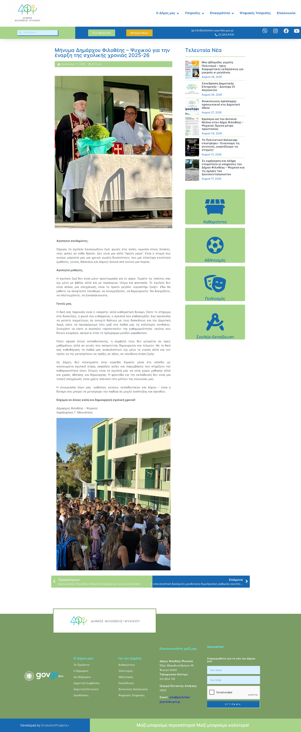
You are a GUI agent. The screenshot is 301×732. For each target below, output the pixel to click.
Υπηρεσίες (192, 13)
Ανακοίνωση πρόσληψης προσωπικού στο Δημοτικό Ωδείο (221, 104)
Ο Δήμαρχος (81, 671)
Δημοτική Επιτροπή (86, 689)
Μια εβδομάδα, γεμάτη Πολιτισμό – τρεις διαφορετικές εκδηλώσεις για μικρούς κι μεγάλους (222, 67)
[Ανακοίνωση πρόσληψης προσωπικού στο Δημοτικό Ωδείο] (192, 107)
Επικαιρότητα (220, 13)
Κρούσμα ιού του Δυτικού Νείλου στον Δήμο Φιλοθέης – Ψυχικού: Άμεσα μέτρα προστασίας (222, 124)
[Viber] (264, 30)
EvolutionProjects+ (55, 725)
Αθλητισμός (125, 677)
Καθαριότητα (126, 664)
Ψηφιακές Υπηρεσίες (255, 13)
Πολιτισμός (125, 671)
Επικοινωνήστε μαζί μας (178, 648)
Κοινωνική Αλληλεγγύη (133, 689)
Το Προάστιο (82, 664)
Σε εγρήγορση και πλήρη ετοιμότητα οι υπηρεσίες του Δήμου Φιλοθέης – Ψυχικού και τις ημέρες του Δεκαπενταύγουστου (223, 167)
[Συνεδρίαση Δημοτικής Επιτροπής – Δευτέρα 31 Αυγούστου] (192, 89)
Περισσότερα (215, 215)
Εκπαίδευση (126, 683)
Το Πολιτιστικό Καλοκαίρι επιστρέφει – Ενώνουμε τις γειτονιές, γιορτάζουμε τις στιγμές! (221, 145)
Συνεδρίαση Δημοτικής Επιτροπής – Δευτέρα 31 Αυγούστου (218, 87)
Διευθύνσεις (81, 695)
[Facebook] (286, 30)
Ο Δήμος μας (165, 13)
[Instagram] (275, 30)
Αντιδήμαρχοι (82, 677)
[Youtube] (296, 30)
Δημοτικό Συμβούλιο (87, 683)
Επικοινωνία (286, 13)
